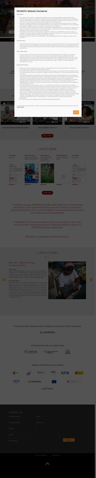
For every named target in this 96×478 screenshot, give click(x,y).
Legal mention (20, 107)
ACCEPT (76, 112)
